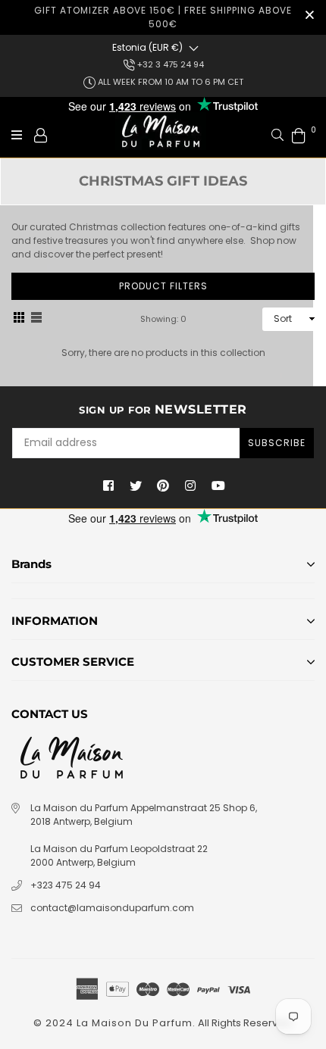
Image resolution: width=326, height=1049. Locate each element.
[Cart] (299, 134)
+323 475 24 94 (65, 885)
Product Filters (163, 285)
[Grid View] (19, 319)
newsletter (163, 409)
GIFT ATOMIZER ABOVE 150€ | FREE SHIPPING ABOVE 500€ (163, 17)
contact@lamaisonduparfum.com (112, 907)
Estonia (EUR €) (147, 47)
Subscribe (277, 442)
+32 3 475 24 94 (169, 64)
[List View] (36, 319)
